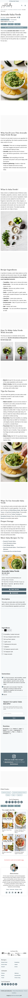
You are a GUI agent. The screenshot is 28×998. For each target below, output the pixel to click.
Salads (16, 964)
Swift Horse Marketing (15, 995)
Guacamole (24, 308)
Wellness (17, 973)
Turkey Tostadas (16, 514)
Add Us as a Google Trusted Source (15, 27)
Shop (20, 889)
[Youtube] (18, 802)
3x (10, 630)
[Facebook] (9, 802)
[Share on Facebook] (10, 24)
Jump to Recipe (5, 19)
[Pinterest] (12, 802)
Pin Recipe (15, 593)
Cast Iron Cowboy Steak (12, 512)
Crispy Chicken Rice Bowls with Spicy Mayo (20, 831)
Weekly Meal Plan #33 (7, 830)
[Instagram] (6, 802)
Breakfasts (17, 962)
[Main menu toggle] (25, 5)
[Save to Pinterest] (4, 24)
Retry (22, 860)
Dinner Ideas (4, 964)
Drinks (16, 966)
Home (2, 9)
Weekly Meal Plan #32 (7, 853)
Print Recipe (15, 589)
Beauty (2, 975)
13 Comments (13, 19)
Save (14, 718)
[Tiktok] (21, 802)
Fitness (3, 973)
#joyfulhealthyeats (14, 763)
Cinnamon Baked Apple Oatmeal (19, 853)
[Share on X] (17, 24)
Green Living (17, 977)
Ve (17, 17)
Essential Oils (18, 975)
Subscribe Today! (14, 1)
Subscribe (12, 889)
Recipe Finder (4, 962)
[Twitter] (15, 802)
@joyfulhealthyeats (9, 761)
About (7, 889)
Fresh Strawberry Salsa (9, 543)
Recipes (5, 9)
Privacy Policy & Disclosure (18, 990)
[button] (21, 5)
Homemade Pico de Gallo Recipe (12, 551)
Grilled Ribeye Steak (14, 510)
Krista (3, 17)
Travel (2, 977)
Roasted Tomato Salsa (9, 541)
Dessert (3, 966)
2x (8, 630)
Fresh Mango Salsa (8, 545)
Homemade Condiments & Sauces (14, 9)
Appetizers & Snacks (6, 792)
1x (5, 630)
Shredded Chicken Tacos (7, 516)
